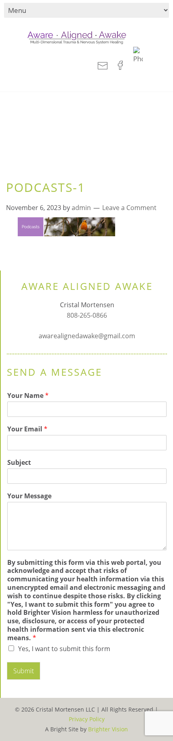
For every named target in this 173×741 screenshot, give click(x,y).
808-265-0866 (87, 315)
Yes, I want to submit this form (64, 648)
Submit (23, 670)
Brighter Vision (108, 729)
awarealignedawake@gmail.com (87, 335)
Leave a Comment (129, 207)
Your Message (29, 496)
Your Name (28, 395)
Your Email (27, 429)
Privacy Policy (87, 719)
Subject (19, 462)
